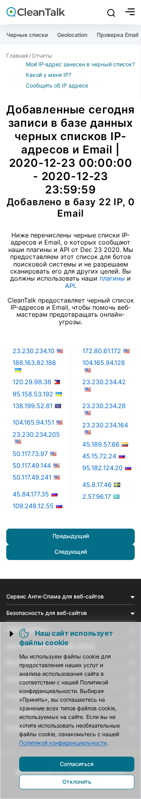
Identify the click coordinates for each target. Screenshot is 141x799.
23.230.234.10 (33, 351)
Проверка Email (117, 34)
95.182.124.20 (102, 468)
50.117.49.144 (32, 465)
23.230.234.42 (104, 382)
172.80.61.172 (101, 351)
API (70, 286)
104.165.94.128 (103, 363)
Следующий (70, 551)
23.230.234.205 (36, 434)
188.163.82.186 (34, 363)
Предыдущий (70, 536)
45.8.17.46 (97, 485)
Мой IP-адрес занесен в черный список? (80, 64)
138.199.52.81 (32, 406)
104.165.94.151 (33, 422)
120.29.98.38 (32, 382)
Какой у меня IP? (48, 74)
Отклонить (76, 781)
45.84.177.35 (31, 494)
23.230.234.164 (105, 425)
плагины (112, 278)
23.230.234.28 (104, 406)
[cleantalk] (35, 11)
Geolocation (72, 34)
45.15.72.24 (99, 456)
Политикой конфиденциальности (63, 742)
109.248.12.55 (33, 506)
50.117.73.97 (30, 454)
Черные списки (27, 34)
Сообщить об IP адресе (57, 85)
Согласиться (77, 764)
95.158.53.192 (33, 394)
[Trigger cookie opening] (12, 633)
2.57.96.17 (96, 496)
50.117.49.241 (32, 477)
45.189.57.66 (100, 444)
